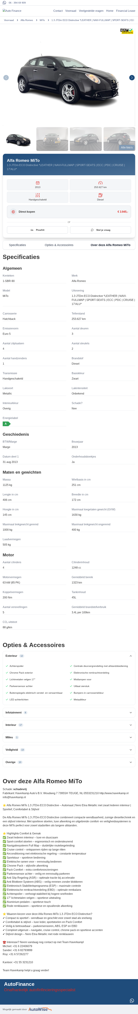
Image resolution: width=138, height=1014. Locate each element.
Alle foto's (127, 147)
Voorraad (70, 10)
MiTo (42, 20)
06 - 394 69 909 (17, 2)
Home (109, 10)
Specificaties (17, 245)
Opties (59, 245)
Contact (58, 10)
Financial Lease (125, 10)
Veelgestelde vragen (91, 10)
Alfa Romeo (27, 20)
